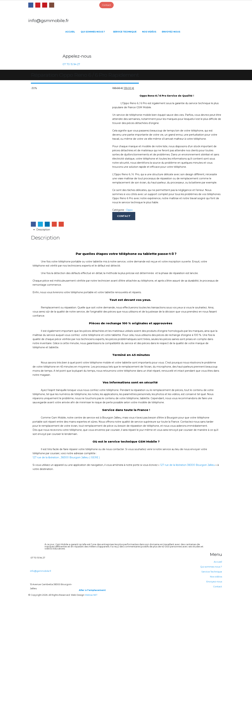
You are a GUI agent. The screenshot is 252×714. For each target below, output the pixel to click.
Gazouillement (40, 224)
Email (61, 224)
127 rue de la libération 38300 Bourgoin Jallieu (187, 464)
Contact (217, 586)
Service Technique (124, 31)
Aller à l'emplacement (92, 590)
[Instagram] (51, 5)
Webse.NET (91, 595)
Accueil (70, 31)
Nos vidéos (149, 31)
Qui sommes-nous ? (93, 31)
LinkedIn (47, 224)
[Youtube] (44, 5)
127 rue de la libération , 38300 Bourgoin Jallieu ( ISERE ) (66, 457)
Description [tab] (43, 229)
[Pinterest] (37, 5)
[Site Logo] (45, 44)
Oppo (129, 209)
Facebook (33, 224)
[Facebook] (30, 5)
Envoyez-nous (171, 31)
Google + (54, 224)
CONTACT (123, 216)
